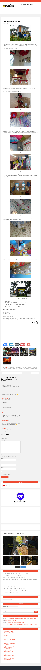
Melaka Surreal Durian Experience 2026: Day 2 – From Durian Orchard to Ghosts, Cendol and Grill (19, 582)
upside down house (34, 368)
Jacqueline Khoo (5, 420)
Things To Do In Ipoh (7, 644)
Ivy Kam (3, 383)
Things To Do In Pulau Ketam (9, 648)
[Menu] (2, 1)
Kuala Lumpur (8, 368)
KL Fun (24, 367)
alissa (3, 391)
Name (2, 458)
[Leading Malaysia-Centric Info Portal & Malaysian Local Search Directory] (20, 497)
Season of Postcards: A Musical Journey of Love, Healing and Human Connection (16, 590)
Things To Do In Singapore (8, 650)
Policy (39, 667)
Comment (3, 440)
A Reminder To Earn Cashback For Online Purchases (12, 372)
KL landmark (28, 367)
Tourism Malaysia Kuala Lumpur (24, 368)
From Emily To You (26, 4)
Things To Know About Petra (9, 656)
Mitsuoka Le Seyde (33, 618)
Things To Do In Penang (8, 647)
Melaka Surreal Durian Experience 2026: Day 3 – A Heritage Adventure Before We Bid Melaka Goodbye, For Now (20, 580)
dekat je (8, 367)
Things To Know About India (8, 652)
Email (2, 462)
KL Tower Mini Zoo (34, 372)
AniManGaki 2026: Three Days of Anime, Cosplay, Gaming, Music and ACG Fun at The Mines (18, 573)
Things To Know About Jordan (9, 654)
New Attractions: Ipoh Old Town (9, 639)
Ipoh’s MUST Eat (7, 635)
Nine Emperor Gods (7, 640)
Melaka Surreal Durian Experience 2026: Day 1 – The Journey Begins (14, 584)
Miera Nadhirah (5, 412)
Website (2, 467)
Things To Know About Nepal (9, 655)
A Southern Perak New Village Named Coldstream (16, 622)
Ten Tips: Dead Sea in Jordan (9, 642)
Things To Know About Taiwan (9, 658)
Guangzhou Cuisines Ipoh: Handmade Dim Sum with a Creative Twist (14, 577)
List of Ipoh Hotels (7, 636)
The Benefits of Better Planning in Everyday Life (10, 592)
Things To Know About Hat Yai (9, 651)
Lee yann (4, 428)
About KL (4, 367)
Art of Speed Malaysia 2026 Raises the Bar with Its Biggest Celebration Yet (15, 588)
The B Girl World (5, 398)
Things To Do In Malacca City (9, 646)
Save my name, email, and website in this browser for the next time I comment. (10, 474)
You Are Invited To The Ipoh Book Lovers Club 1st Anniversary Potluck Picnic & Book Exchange (21, 624)
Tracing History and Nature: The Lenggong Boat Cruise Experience (16, 618)
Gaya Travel (12, 367)
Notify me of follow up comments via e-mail (8, 456)
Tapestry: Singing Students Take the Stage (9, 586)
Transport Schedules (7, 659)
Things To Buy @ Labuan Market (9, 643)
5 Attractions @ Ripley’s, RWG (9, 632)
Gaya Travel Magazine (18, 367)
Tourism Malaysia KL (15, 368)
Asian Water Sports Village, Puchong (11, 620)
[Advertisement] (20, 11)
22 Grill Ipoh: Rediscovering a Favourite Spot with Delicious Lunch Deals (15, 575)
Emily (3, 624)
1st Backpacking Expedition (8, 631)
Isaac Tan (4, 406)
